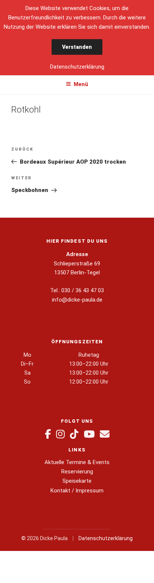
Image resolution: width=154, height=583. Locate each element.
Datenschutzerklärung (105, 538)
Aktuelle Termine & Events (77, 462)
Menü (81, 84)
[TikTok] (74, 434)
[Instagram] (60, 434)
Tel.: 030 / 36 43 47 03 (77, 290)
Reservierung (77, 471)
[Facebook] (48, 434)
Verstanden (77, 47)
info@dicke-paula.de (77, 299)
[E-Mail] (105, 434)
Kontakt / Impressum (77, 490)
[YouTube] (89, 434)
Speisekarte (77, 481)
